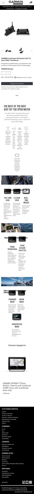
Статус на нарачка (7, 415)
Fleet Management (6, 475)
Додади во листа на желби (24, 77)
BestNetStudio (28, 492)
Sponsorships (5, 477)
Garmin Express (6, 457)
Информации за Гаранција (9, 419)
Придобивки (5, 446)
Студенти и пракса (7, 448)
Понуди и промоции (7, 413)
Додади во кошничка (17, 83)
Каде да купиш (6, 421)
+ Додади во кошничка (10, 396)
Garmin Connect (6, 456)
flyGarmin (4, 459)
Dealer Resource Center (8, 473)
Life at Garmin (5, 450)
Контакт (4, 423)
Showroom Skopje (6, 436)
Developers (5, 471)
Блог (3, 431)
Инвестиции (5, 432)
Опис (17, 95)
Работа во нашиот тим (8, 444)
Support (4, 411)
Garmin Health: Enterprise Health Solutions (13, 463)
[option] (11, 50)
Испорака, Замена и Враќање (10, 417)
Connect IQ (5, 461)
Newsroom (4, 434)
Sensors (4, 465)
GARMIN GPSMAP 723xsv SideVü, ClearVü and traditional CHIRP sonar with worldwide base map (17, 386)
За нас (3, 429)
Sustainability (5, 438)
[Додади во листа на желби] (30, 396)
